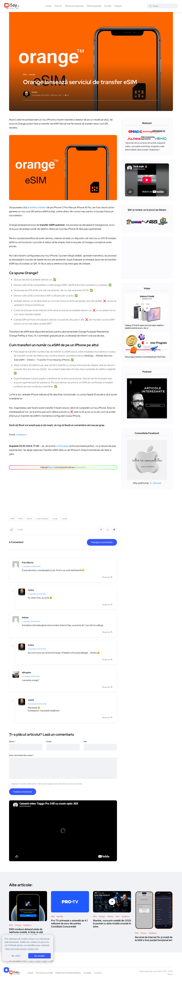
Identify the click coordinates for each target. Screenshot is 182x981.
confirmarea (62, 445)
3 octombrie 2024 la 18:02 (31, 621)
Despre (118, 6)
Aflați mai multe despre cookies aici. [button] (22, 949)
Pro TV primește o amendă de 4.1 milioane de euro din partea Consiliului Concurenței (69, 923)
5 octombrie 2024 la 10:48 (37, 704)
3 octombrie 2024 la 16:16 (37, 594)
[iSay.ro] (11, 6)
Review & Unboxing (74, 6)
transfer (64, 519)
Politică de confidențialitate (68, 972)
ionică (31, 700)
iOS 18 (20, 519)
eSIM (12, 519)
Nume (12, 741)
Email (49, 741)
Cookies (87, 972)
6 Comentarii (16, 542)
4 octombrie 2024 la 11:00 (31, 676)
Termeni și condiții (44, 972)
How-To (58, 6)
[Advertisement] (64, 492)
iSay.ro (51, 467)
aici (78, 284)
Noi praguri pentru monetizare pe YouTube (145, 356)
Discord (157, 483)
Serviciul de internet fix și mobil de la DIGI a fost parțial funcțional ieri (153, 939)
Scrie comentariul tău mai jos (21, 755)
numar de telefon (42, 519)
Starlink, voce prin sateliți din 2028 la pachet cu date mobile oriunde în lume (112, 923)
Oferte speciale (94, 6)
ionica (31, 590)
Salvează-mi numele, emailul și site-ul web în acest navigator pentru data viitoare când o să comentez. (47, 784)
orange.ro (21, 434)
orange (55, 519)
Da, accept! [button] (39, 956)
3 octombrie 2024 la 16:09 (31, 566)
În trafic (107, 6)
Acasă (48, 6)
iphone (29, 519)
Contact (98, 972)
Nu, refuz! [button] (16, 956)
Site (85, 741)
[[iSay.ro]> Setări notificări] (6, 970)
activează (79, 467)
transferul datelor (37, 207)
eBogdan (26, 672)
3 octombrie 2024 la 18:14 (37, 649)
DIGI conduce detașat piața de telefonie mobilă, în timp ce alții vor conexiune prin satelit (26, 932)
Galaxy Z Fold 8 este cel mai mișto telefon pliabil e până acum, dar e (144, 326)
